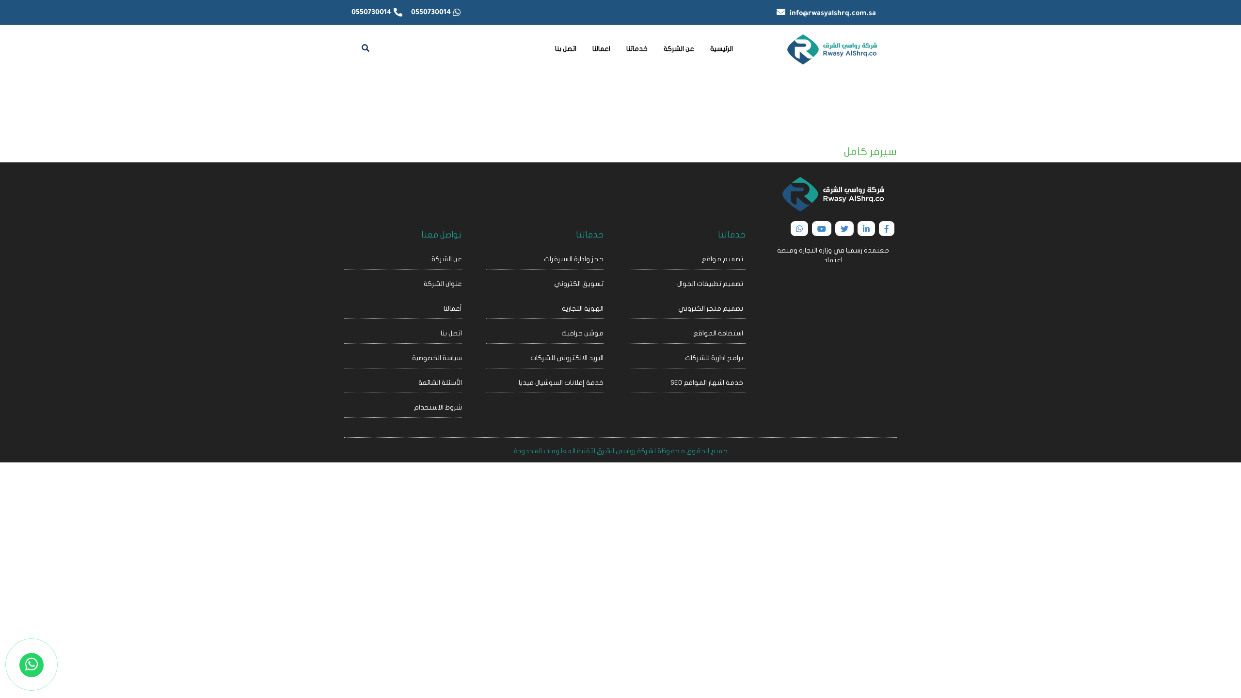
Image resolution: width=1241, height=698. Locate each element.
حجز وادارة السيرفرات (574, 259)
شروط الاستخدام (438, 407)
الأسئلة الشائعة (440, 382)
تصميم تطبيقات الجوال (710, 283)
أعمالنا (453, 308)
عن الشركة (679, 48)
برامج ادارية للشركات (714, 358)
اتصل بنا (565, 48)
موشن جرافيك (582, 333)
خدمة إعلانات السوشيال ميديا (561, 382)
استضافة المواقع (718, 333)
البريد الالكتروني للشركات (567, 358)
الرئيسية (721, 48)
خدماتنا (637, 48)
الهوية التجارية (583, 308)
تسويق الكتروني (579, 283)
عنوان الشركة (443, 283)
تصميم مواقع (722, 259)
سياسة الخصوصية (437, 358)
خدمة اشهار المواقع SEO (706, 382)
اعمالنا (601, 48)
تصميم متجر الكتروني (710, 308)
